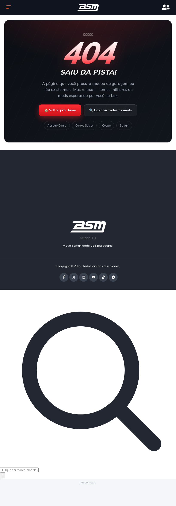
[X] (73, 277)
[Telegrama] (113, 277)
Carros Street (84, 125)
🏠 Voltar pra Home (60, 110)
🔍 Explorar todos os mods (110, 110)
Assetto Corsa (56, 125)
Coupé (106, 125)
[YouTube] (93, 277)
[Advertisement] (88, 180)
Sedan (124, 125)
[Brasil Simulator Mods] (88, 7)
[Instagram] (83, 277)
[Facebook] (63, 277)
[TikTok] (103, 277)
